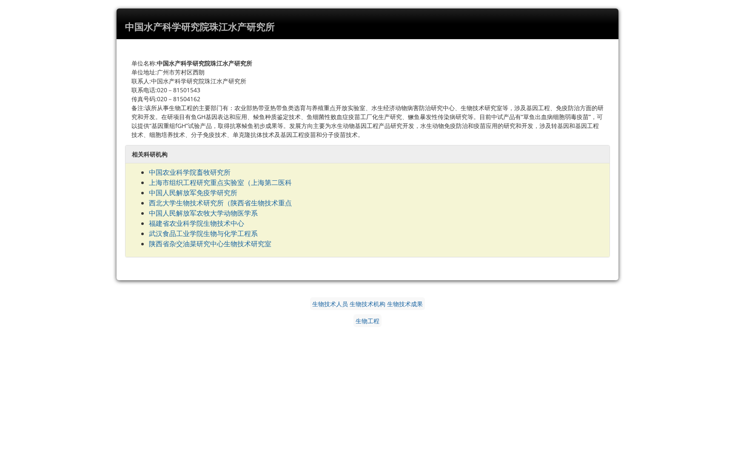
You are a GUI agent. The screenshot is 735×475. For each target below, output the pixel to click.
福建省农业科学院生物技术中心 (196, 223)
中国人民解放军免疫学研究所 (193, 192)
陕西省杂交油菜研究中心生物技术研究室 (210, 243)
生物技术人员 (330, 303)
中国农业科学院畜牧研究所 (190, 172)
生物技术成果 (405, 303)
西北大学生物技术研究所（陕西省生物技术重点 (220, 203)
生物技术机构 (367, 303)
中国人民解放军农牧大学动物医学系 (203, 213)
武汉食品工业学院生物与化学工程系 (203, 233)
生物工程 (367, 320)
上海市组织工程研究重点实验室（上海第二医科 (220, 182)
